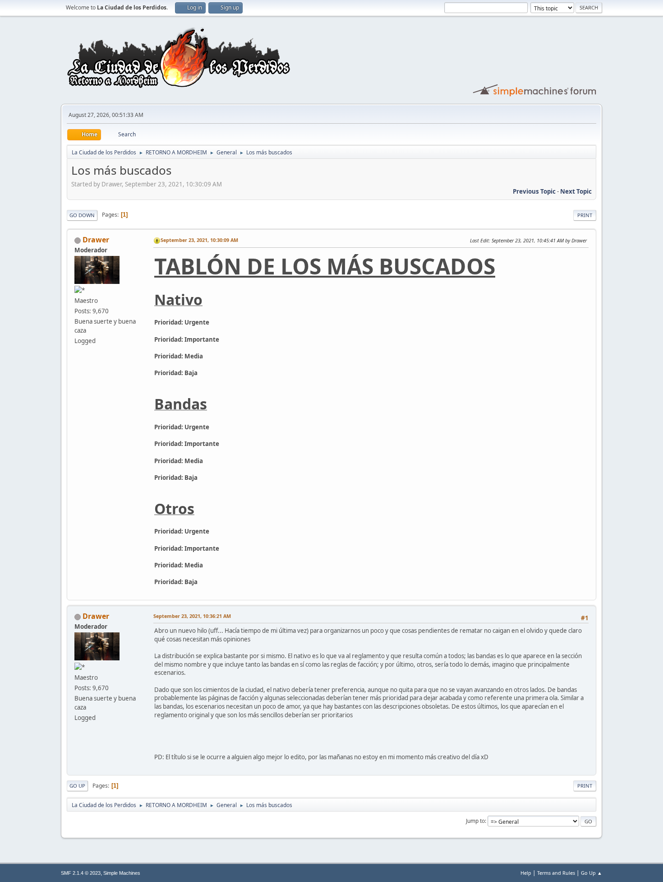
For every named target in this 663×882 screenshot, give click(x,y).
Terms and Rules (556, 872)
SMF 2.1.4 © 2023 (81, 873)
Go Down (82, 215)
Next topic (576, 191)
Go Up (77, 785)
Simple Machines (121, 873)
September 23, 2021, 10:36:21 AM (192, 616)
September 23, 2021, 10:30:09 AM (199, 240)
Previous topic (534, 191)
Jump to (475, 821)
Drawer (96, 240)
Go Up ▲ (591, 872)
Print (584, 215)
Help (525, 872)
